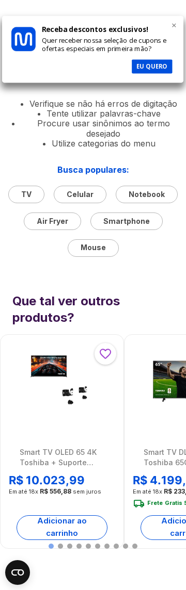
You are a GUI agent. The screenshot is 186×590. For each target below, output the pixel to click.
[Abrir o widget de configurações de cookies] (17, 572)
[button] (51, 546)
